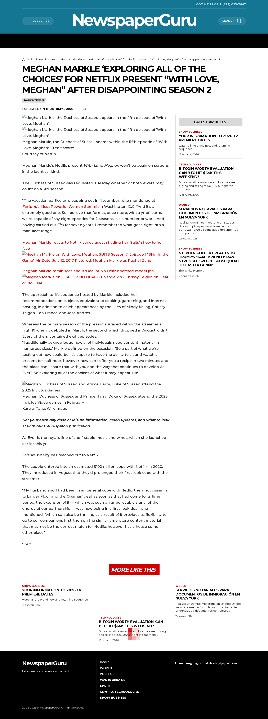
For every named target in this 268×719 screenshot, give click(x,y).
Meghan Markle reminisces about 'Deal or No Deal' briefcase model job (88, 271)
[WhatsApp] (222, 109)
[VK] (241, 109)
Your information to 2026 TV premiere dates (208, 138)
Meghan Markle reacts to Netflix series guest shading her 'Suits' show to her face (92, 245)
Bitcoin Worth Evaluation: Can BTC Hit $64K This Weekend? (206, 172)
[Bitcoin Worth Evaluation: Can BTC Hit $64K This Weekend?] (134, 596)
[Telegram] (232, 109)
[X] (36, 4)
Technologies (190, 164)
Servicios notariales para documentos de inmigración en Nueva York (208, 213)
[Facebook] (23, 4)
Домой (27, 59)
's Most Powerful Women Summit (60, 206)
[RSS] (29, 4)
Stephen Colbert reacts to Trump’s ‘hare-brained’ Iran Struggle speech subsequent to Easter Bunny (209, 259)
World (184, 204)
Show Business (46, 59)
